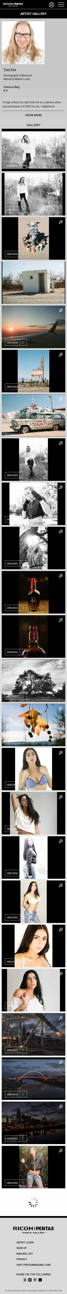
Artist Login (25, 1242)
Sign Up (21, 1248)
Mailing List (24, 1253)
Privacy (21, 1259)
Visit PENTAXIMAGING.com (33, 1264)
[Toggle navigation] (60, 4)
